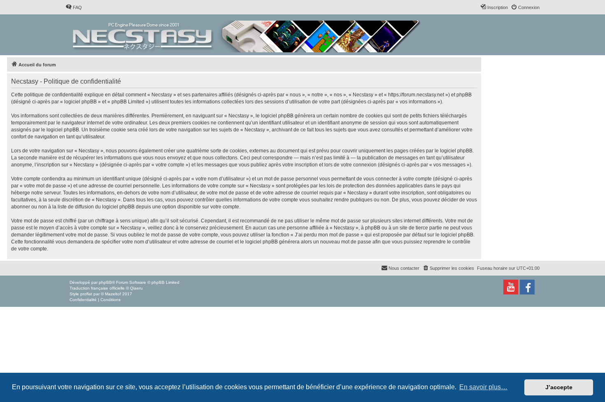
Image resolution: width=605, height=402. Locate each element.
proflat (86, 294)
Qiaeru (136, 288)
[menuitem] (73, 7)
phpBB (105, 282)
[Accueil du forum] (247, 34)
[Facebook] (527, 287)
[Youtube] (510, 287)
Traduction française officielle (97, 288)
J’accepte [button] (558, 387)
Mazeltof (113, 294)
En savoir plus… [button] (483, 386)
